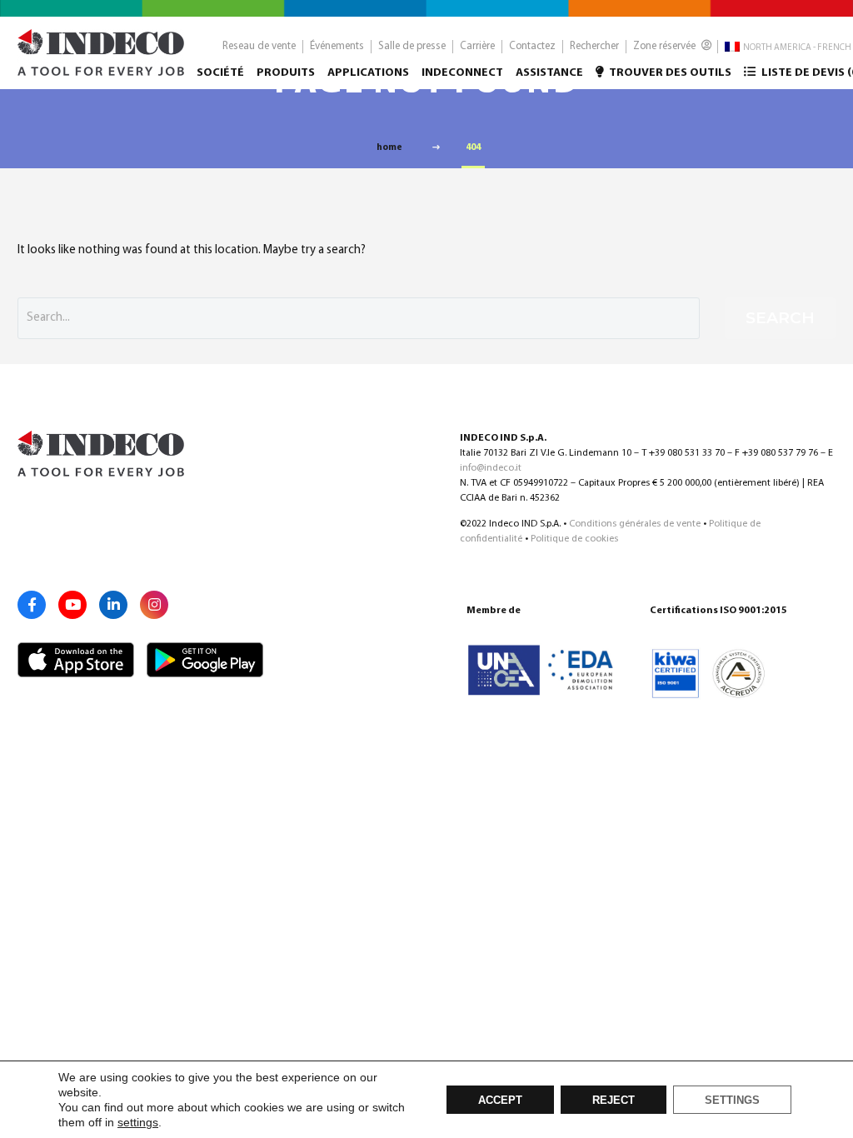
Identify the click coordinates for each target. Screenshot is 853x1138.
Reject (613, 1100)
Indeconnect (462, 73)
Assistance (549, 73)
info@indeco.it (490, 468)
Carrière (477, 46)
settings (137, 1122)
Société (220, 73)
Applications (368, 73)
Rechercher (594, 46)
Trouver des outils (669, 73)
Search (780, 317)
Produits (286, 73)
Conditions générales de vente (635, 524)
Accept (500, 1100)
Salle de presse (412, 46)
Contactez (532, 46)
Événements (337, 46)
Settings (732, 1100)
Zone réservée (665, 46)
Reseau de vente (259, 46)
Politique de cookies (574, 539)
